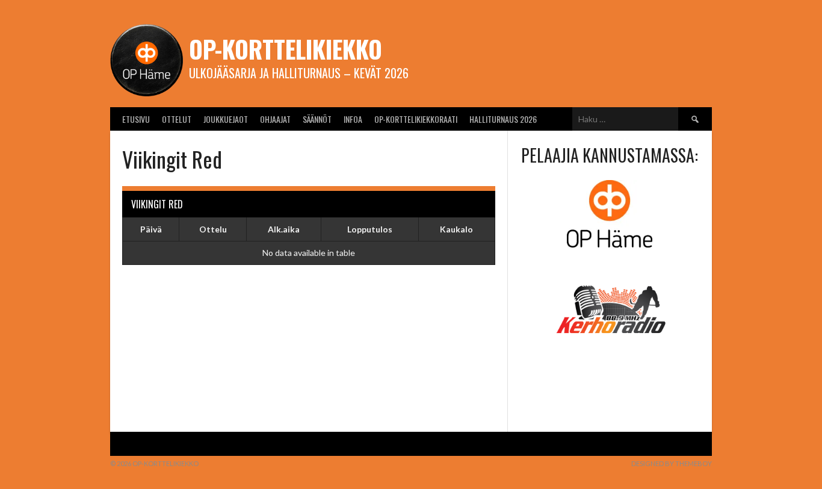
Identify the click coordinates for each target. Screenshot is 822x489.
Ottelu (213, 229)
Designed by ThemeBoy (671, 463)
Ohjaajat (275, 119)
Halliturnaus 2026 (503, 119)
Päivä (151, 229)
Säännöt (317, 119)
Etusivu (136, 119)
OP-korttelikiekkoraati (415, 119)
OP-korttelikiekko (285, 49)
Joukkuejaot (225, 119)
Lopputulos (369, 229)
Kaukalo (456, 229)
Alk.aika (284, 229)
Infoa (353, 119)
